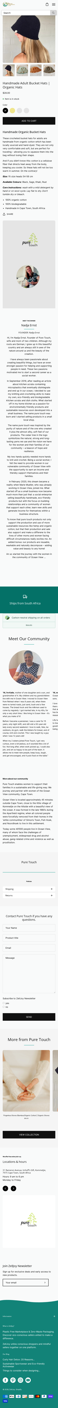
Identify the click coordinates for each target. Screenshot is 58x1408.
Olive (24, 1123)
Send (29, 1017)
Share (10, 214)
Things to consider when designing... (21, 1370)
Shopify (19, 1389)
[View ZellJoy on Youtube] (28, 1380)
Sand (29, 1123)
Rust (21, 1123)
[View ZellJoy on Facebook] (5, 1380)
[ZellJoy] (9, 4)
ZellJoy (12, 1389)
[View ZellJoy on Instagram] (20, 1380)
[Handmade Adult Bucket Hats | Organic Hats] (9, 70)
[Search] (53, 12)
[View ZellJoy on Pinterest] (13, 1380)
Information (7, 1316)
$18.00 (26, 1118)
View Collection (29, 1134)
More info (29, 625)
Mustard (26, 1123)
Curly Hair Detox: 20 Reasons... (19, 1359)
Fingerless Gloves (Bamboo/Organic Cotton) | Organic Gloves (26, 1115)
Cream (31, 1123)
